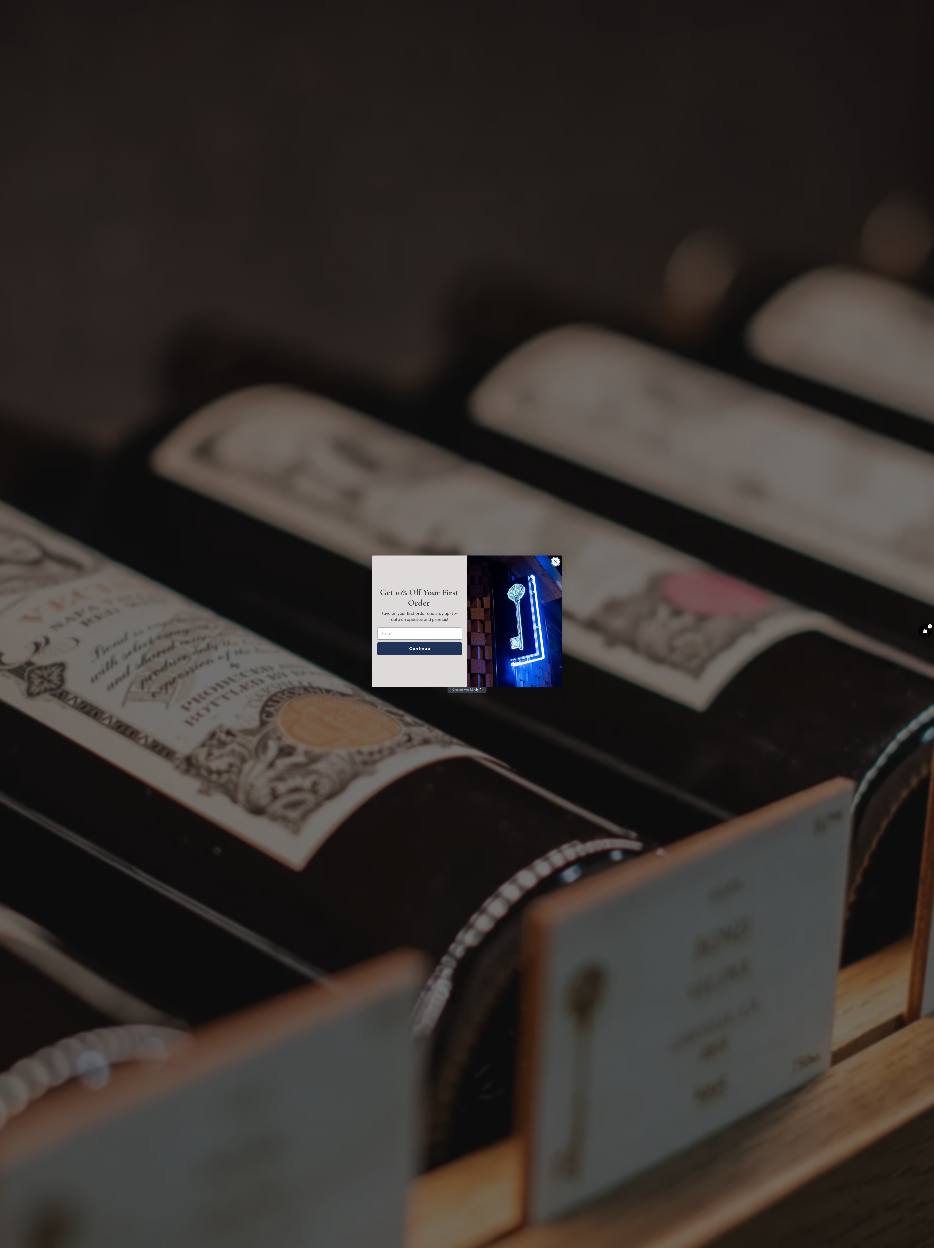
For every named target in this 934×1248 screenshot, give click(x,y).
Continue (419, 649)
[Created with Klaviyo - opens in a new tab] (467, 690)
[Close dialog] (555, 561)
